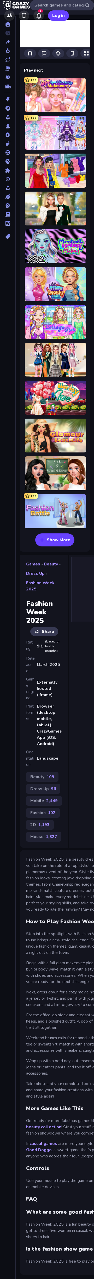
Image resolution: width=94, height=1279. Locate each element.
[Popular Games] (7, 50)
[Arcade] (7, 117)
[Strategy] (7, 205)
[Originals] (7, 68)
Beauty (51, 564)
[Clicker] (7, 143)
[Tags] (7, 236)
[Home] (7, 24)
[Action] (7, 99)
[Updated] (7, 59)
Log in (58, 15)
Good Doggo (39, 1150)
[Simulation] (7, 188)
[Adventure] (7, 108)
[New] (7, 41)
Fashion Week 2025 (40, 586)
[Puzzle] (7, 170)
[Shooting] (7, 179)
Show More (58, 540)
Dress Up (35, 573)
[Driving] (7, 152)
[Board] (7, 126)
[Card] (7, 134)
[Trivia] (7, 214)
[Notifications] (38, 15)
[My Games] (24, 15)
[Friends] (9, 15)
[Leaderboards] (7, 86)
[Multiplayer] (7, 77)
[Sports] (7, 196)
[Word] (7, 223)
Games (33, 564)
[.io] (7, 161)
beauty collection (43, 1127)
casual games (43, 1143)
